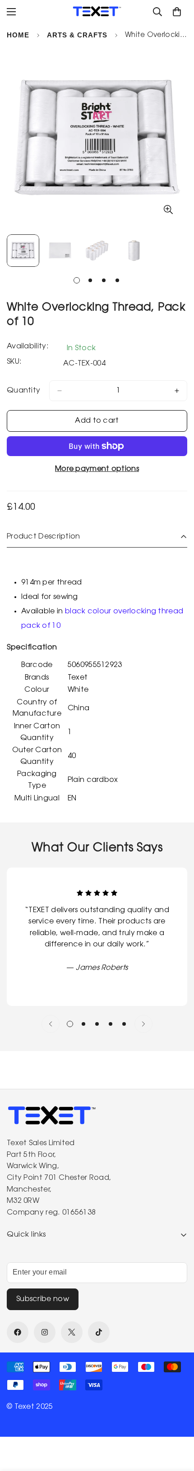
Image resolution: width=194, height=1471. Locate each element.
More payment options (97, 469)
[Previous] (51, 1024)
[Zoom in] (168, 209)
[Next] (143, 1024)
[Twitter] (72, 1332)
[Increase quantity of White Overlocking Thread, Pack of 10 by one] (177, 391)
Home (18, 35)
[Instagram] (44, 1332)
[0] (176, 11)
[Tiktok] (99, 1332)
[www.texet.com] (97, 11)
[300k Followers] (17, 1332)
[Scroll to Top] (178, 1423)
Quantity (23, 390)
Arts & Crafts (77, 35)
